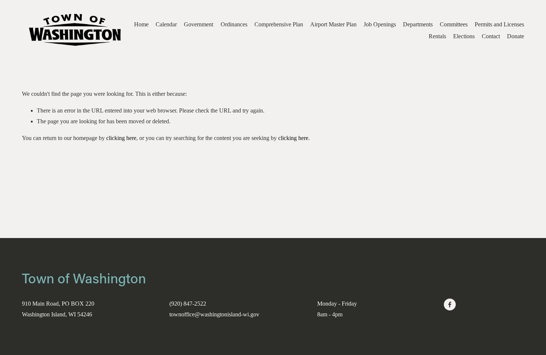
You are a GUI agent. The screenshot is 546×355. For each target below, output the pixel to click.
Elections (464, 36)
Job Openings (380, 24)
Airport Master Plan (333, 24)
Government (198, 24)
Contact (491, 36)
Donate (515, 36)
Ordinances (234, 24)
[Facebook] (450, 304)
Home (141, 24)
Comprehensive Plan (278, 24)
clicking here (121, 138)
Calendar (166, 24)
